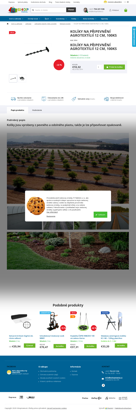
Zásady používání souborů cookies (52, 378)
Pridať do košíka (115, 67)
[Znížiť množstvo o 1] (102, 68)
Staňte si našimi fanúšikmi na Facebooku (103, 385)
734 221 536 (112, 371)
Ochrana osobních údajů (49, 374)
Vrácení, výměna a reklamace (50, 381)
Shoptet (110, 408)
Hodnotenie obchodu (38, 2)
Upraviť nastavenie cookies (57, 408)
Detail (30, 345)
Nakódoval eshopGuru (123, 408)
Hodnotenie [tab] (37, 110)
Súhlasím (101, 215)
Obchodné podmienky (48, 371)
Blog (50, 2)
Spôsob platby (23, 2)
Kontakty (76, 2)
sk (128, 2)
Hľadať (71, 9)
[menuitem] (16, 18)
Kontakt (74, 371)
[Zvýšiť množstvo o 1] (102, 66)
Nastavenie (51, 216)
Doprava (11, 2)
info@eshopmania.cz (113, 377)
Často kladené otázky (62, 2)
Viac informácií (52, 212)
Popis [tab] (13, 110)
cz (125, 2)
